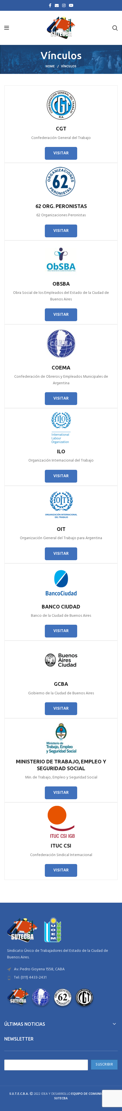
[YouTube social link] (71, 5)
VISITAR (61, 153)
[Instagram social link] (63, 5)
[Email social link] (56, 5)
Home (50, 66)
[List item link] (61, 969)
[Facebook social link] (50, 5)
